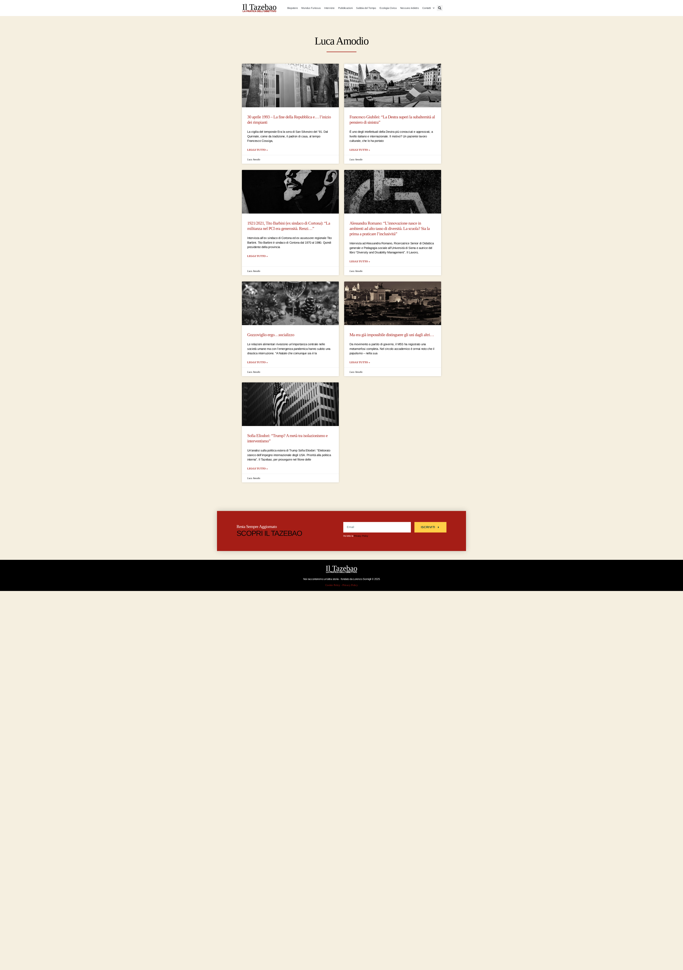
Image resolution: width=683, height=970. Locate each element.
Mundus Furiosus (311, 8)
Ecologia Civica (388, 8)
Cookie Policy (332, 585)
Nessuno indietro (409, 8)
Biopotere (292, 8)
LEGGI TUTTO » (257, 149)
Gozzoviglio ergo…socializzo (270, 334)
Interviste (329, 8)
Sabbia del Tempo (366, 8)
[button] (440, 8)
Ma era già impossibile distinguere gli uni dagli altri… (392, 334)
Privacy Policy (361, 536)
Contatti (426, 8)
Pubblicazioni (345, 8)
